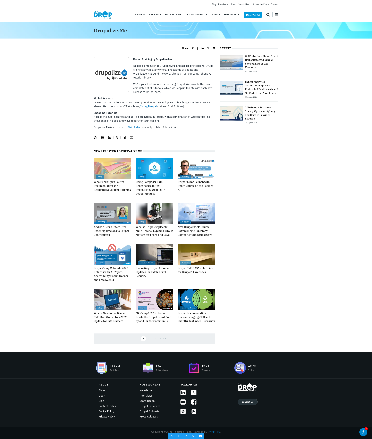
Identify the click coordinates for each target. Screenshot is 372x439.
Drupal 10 (214, 431)
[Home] (103, 15)
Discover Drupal (146, 263)
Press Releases (149, 416)
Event (100, 263)
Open (102, 395)
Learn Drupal (195, 14)
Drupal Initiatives (150, 406)
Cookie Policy (106, 411)
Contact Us (247, 401)
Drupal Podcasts (149, 411)
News (138, 14)
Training (185, 176)
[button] (187, 48)
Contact (274, 4)
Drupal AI (253, 14)
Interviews (173, 14)
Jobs (214, 14)
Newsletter (223, 4)
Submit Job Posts (261, 4)
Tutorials (185, 222)
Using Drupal (148, 106)
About (233, 4)
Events (154, 14)
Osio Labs (134, 127)
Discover (230, 14)
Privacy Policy (107, 416)
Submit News (244, 4)
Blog (214, 4)
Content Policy (107, 406)
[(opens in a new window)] (96, 137)
